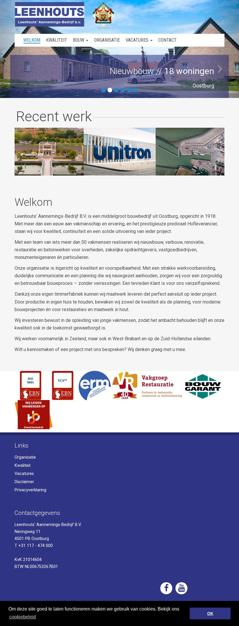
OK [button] (210, 613)
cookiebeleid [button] (22, 616)
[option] (48, 152)
